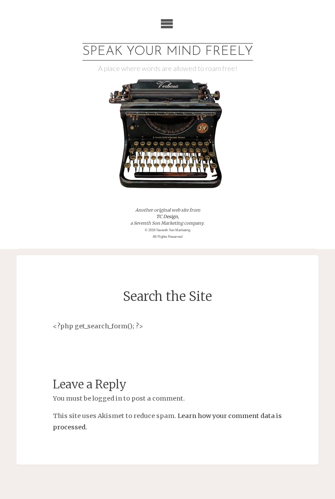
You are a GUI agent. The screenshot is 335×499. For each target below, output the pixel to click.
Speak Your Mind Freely (167, 51)
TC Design (167, 216)
